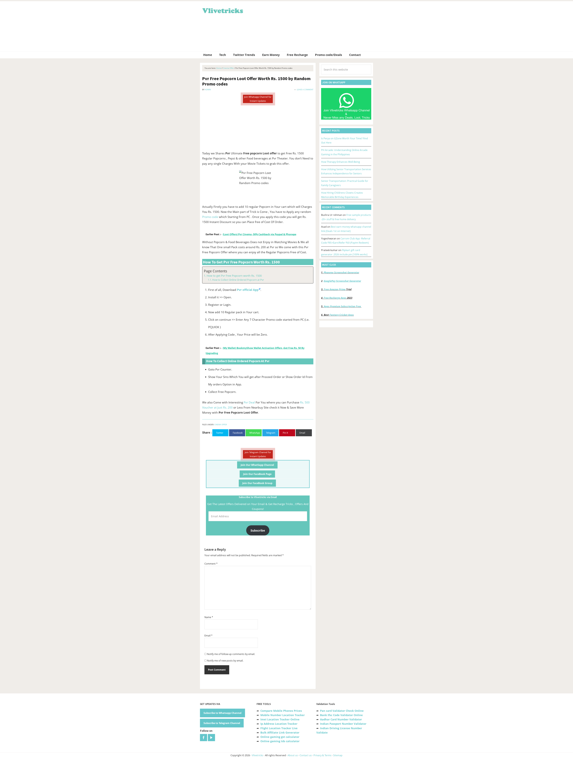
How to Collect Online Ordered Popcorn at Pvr (238, 279)
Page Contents (215, 271)
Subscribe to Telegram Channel (222, 723)
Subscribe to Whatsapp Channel (222, 713)
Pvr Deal (249, 402)
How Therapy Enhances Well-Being (340, 161)
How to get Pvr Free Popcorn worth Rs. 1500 (234, 275)
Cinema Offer (220, 424)
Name (208, 617)
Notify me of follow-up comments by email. (231, 654)
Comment (211, 563)
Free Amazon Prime (335, 289)
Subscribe (258, 530)
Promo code (210, 217)
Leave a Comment (305, 89)
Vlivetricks (222, 10)
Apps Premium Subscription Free (343, 306)
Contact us (306, 755)
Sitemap (337, 755)
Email (208, 635)
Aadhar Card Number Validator (341, 719)
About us (293, 755)
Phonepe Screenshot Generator (341, 272)
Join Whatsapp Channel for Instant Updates (257, 98)
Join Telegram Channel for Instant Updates (258, 454)
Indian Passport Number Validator (343, 723)
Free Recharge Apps (335, 298)
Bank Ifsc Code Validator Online (341, 715)
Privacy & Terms (322, 755)
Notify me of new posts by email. (225, 660)
